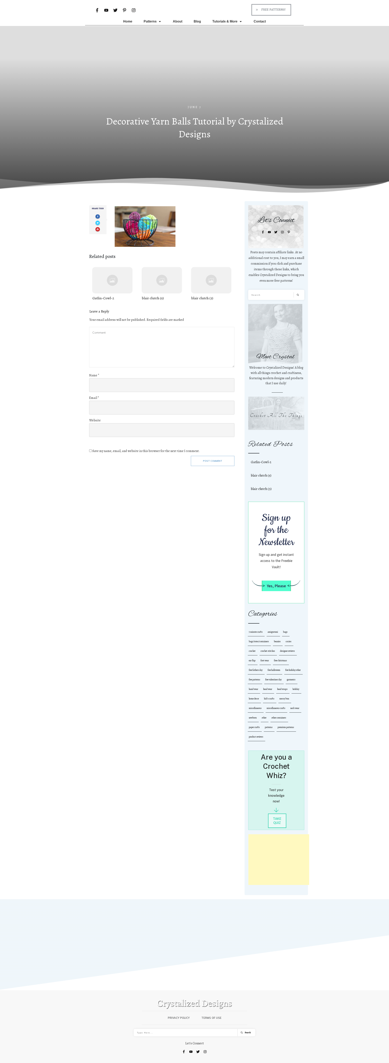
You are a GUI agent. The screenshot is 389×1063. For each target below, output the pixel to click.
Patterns (269, 727)
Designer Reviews (287, 651)
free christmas (280, 660)
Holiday (296, 689)
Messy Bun (284, 698)
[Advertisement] (194, 74)
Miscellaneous (255, 708)
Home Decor (254, 698)
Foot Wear (265, 660)
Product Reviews (256, 736)
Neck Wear (294, 708)
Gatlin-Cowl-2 (112, 284)
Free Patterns (254, 679)
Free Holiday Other (293, 670)
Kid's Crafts (269, 698)
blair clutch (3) (211, 284)
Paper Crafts (254, 727)
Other (264, 717)
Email (94, 398)
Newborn (253, 717)
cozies (288, 641)
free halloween (274, 670)
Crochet (252, 651)
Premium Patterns (286, 727)
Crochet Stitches (268, 651)
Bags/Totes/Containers (259, 641)
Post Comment (212, 461)
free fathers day (256, 670)
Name (94, 375)
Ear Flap (252, 660)
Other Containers (278, 717)
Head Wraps (282, 689)
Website (95, 420)
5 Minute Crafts (256, 632)
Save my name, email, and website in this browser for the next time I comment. (146, 451)
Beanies (277, 641)
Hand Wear (253, 689)
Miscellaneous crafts (276, 708)
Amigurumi (273, 632)
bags (285, 632)
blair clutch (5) (162, 284)
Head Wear (267, 689)
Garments (291, 679)
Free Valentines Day (273, 679)
